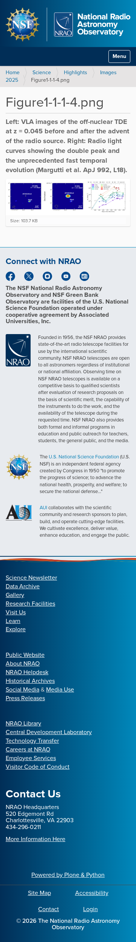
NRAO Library (23, 723)
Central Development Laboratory (49, 732)
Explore (16, 629)
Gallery (15, 595)
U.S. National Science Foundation (84, 456)
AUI (43, 507)
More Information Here (35, 839)
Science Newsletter (31, 577)
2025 (12, 80)
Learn (13, 621)
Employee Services (31, 758)
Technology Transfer (32, 740)
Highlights (75, 72)
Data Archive (23, 586)
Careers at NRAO (28, 749)
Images (108, 72)
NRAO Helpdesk (27, 672)
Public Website (25, 654)
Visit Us (16, 612)
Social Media (22, 689)
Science (41, 72)
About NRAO (23, 663)
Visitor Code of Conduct (38, 766)
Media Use (60, 689)
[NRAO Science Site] (68, 24)
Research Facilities (30, 603)
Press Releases (25, 698)
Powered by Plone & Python (68, 874)
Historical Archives (30, 680)
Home (13, 72)
